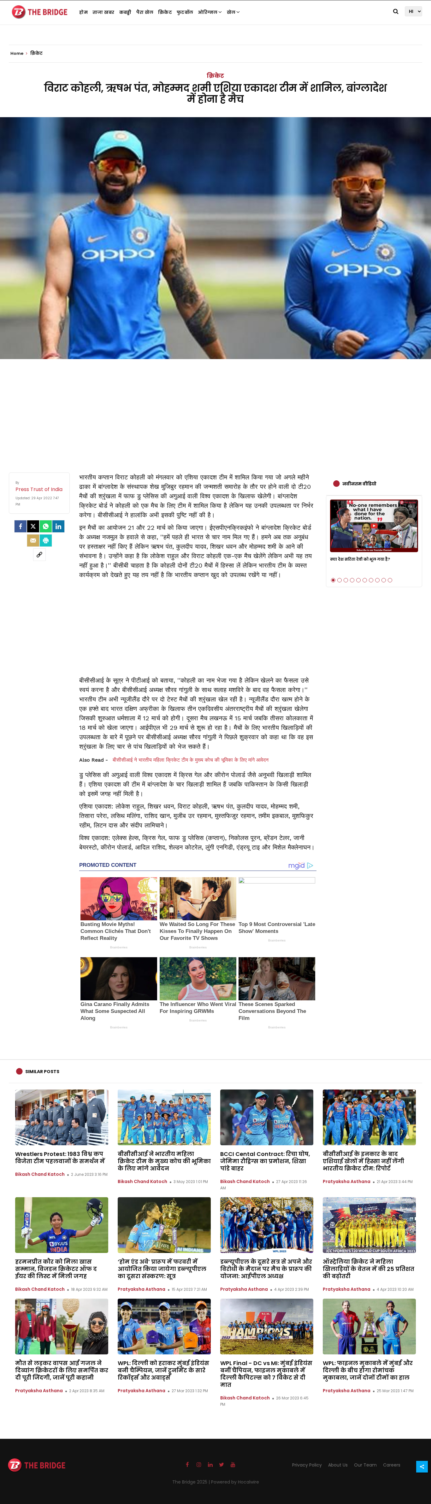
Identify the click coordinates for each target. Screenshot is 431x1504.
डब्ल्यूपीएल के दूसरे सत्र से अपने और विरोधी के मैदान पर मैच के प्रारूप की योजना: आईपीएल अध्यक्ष (266, 1269)
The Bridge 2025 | (191, 1482)
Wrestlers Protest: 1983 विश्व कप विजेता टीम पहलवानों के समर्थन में (60, 1157)
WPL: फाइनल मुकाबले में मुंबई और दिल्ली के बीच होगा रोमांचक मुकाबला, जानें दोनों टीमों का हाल (368, 1370)
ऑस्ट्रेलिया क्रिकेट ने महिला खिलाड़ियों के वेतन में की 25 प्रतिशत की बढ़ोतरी (368, 1269)
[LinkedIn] (58, 526)
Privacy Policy (307, 1465)
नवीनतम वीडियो (359, 484)
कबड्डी (125, 12)
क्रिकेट (165, 12)
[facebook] (20, 526)
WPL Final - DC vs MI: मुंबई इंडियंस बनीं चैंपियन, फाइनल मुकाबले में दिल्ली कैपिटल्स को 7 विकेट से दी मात (266, 1374)
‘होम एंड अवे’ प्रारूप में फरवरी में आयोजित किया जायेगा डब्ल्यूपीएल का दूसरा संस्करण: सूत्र (162, 1269)
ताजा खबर (103, 12)
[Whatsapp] (45, 526)
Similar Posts (42, 1071)
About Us (338, 1465)
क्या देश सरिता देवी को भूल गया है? (360, 559)
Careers (391, 1465)
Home (17, 53)
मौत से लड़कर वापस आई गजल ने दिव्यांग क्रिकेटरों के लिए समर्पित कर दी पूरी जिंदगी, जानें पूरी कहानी (61, 1370)
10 (390, 580)
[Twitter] (33, 526)
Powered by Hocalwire (235, 1482)
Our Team (365, 1465)
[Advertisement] (215, 409)
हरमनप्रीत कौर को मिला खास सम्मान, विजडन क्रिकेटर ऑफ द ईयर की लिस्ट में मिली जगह (56, 1269)
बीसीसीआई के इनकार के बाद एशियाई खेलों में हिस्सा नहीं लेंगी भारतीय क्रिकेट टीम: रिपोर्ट (363, 1161)
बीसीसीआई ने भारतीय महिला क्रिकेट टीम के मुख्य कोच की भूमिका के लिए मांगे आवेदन (191, 760)
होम (83, 12)
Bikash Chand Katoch (40, 1174)
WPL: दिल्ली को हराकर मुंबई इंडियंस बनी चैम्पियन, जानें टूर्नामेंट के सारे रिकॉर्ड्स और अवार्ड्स (163, 1370)
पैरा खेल (145, 12)
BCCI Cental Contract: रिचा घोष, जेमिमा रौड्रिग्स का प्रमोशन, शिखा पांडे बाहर (265, 1161)
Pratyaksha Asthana (346, 1181)
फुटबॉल (185, 12)
